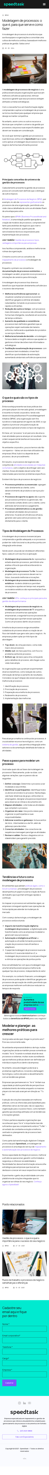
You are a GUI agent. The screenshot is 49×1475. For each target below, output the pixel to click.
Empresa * (7, 1369)
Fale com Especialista (24, 1437)
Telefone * (7, 1347)
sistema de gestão (10, 744)
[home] (13, 4)
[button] (44, 4)
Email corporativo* (11, 1335)
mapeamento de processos (14, 259)
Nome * (5, 1324)
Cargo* (5, 1358)
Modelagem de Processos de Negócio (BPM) (23, 199)
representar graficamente (30, 202)
